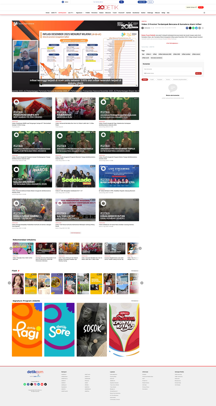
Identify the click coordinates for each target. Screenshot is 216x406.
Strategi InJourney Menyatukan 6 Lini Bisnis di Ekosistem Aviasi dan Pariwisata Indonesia (46, 259)
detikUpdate (62, 12)
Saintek (128, 12)
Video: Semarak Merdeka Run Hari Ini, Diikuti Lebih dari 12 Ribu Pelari (74, 124)
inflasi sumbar (186, 54)
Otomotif (121, 12)
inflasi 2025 (176, 54)
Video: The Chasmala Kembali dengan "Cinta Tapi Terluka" (135, 258)
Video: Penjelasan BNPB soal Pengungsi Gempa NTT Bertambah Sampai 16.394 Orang (31, 124)
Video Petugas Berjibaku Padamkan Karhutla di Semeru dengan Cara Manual (31, 225)
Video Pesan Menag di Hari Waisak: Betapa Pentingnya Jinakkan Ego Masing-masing (68, 259)
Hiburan (157, 12)
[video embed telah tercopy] (202, 28)
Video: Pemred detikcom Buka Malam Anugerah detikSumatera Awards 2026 (31, 191)
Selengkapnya (134, 270)
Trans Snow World (114, 385)
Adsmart (112, 378)
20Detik (86, 385)
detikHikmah (88, 389)
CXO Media (177, 385)
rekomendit (113, 397)
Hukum (101, 12)
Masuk (150, 2)
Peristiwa (94, 12)
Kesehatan (136, 12)
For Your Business (114, 395)
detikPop (87, 391)
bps (143, 54)
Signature (79, 12)
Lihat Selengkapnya (75, 232)
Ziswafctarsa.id (113, 391)
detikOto (63, 389)
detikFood (87, 376)
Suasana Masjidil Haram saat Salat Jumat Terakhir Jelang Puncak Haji (114, 258)
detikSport (63, 385)
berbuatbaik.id (113, 374)
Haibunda (177, 378)
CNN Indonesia (178, 374)
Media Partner (145, 382)
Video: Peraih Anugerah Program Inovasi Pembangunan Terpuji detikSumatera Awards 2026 (31, 157)
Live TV (70, 12)
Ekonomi (108, 12)
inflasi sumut (196, 54)
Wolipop (87, 380)
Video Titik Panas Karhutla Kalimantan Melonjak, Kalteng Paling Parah (74, 225)
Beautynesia (178, 380)
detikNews (63, 374)
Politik (88, 12)
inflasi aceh (145, 57)
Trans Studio (113, 387)
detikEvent (112, 380)
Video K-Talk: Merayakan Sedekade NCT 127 (68, 190)
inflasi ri (148, 54)
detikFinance (64, 378)
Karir (143, 378)
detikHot (63, 382)
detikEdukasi (64, 376)
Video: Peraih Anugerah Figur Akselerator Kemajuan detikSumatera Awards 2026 (115, 124)
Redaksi (144, 374)
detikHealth (87, 378)
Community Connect (115, 399)
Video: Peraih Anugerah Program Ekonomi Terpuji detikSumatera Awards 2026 (75, 157)
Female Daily (178, 382)
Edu (168, 12)
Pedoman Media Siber (147, 376)
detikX (86, 382)
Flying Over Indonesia (115, 393)
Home (47, 12)
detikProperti (64, 391)
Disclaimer (144, 389)
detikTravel (87, 374)
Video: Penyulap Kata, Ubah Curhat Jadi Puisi (22, 258)
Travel (115, 12)
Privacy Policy (145, 387)
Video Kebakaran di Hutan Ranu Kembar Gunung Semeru (116, 224)
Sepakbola (64, 387)
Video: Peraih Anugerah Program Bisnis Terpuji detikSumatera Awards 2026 (118, 157)
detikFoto (87, 387)
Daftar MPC (142, 2)
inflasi (155, 54)
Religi (163, 12)
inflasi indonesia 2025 (165, 54)
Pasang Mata (113, 376)
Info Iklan (144, 385)
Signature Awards (114, 382)
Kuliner (143, 12)
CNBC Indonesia (179, 376)
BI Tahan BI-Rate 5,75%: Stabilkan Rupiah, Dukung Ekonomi (117, 190)
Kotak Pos (144, 380)
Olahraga (150, 12)
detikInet (63, 380)
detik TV (54, 12)
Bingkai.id (112, 389)
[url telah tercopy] (199, 28)
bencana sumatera (156, 57)
